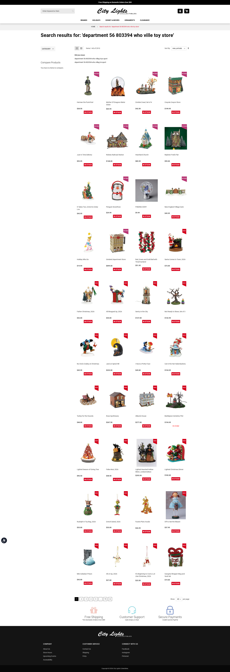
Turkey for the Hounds (85, 416)
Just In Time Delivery (84, 155)
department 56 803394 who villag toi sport (90, 62)
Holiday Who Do (83, 259)
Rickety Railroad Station (115, 155)
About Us (46, 649)
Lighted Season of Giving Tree (88, 469)
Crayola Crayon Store (172, 102)
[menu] (115, 20)
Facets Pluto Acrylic (142, 522)
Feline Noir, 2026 (112, 469)
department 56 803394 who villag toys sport (91, 59)
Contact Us (87, 649)
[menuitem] (84, 20)
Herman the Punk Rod (85, 102)
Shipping (86, 652)
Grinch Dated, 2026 (113, 522)
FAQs (84, 656)
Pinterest (125, 656)
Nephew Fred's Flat (172, 155)
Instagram (126, 652)
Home (93, 27)
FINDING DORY (141, 207)
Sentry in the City (141, 312)
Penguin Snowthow (113, 207)
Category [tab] (46, 49)
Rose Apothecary (112, 416)
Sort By (167, 48)
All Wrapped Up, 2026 (114, 312)
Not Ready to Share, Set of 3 (175, 312)
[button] (180, 11)
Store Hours (47, 652)
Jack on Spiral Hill (112, 364)
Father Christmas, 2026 (85, 312)
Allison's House (140, 416)
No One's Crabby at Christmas (88, 364)
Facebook (125, 649)
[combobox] (58, 11)
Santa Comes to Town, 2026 (175, 259)
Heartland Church (142, 155)
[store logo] (117, 11)
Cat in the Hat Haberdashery (175, 364)
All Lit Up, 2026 (111, 574)
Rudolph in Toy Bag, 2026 (86, 522)
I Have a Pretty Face (142, 364)
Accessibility (47, 660)
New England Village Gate (174, 207)
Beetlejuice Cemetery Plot (174, 416)
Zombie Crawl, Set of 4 (143, 102)
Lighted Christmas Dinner (174, 469)
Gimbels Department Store (116, 259)
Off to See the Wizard (172, 522)
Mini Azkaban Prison (84, 574)
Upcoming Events (49, 656)
